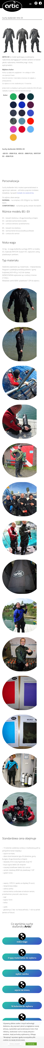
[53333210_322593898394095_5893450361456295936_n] (19, 516)
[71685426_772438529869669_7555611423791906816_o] (19, 322)
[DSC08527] (19, 709)
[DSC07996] (19, 632)
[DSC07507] (19, 593)
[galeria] (19, 399)
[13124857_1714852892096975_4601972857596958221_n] (19, 477)
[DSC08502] (19, 671)
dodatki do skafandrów (25, 193)
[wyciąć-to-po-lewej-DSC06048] (19, 826)
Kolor (5, 95)
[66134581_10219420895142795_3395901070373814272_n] (19, 554)
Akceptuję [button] (31, 1044)
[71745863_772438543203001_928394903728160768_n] (19, 361)
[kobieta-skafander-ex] (19, 787)
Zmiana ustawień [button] (15, 1044)
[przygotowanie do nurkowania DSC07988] (19, 438)
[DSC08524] (19, 748)
